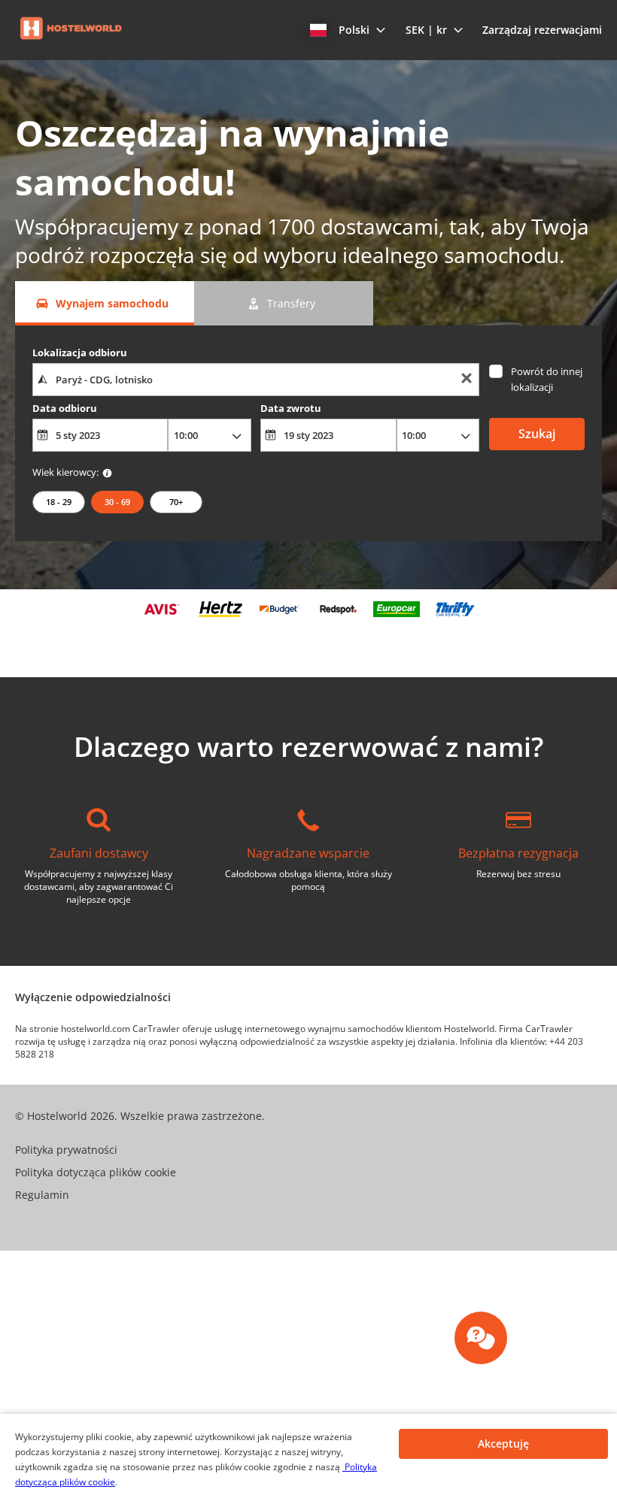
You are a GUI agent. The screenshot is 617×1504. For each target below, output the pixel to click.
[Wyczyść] (466, 380)
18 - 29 (58, 501)
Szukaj (536, 433)
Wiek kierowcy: (65, 472)
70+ (176, 501)
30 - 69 (117, 501)
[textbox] (255, 379)
